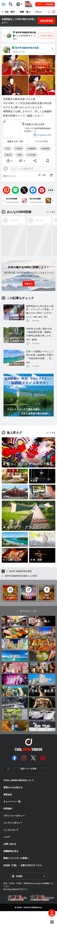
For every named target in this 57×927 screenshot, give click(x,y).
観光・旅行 (9, 11)
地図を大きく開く (15, 141)
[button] (49, 12)
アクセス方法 (41, 141)
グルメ (38, 11)
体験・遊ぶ (25, 11)
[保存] (47, 160)
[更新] (51, 175)
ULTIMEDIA (34, 907)
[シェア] (35, 160)
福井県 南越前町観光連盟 (27, 47)
